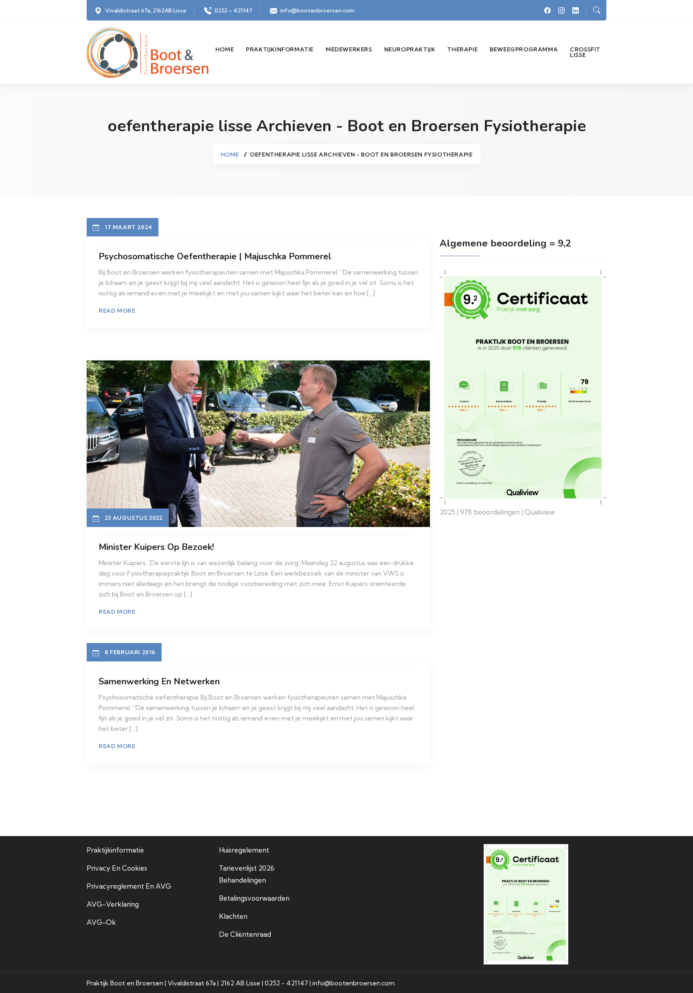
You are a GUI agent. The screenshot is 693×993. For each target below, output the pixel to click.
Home (224, 49)
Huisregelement (244, 850)
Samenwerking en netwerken (159, 682)
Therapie (462, 49)
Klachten (233, 916)
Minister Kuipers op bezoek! (156, 547)
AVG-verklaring (113, 904)
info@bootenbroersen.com (317, 10)
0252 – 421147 (233, 10)
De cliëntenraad (245, 934)
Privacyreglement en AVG (129, 886)
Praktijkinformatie (280, 49)
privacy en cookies (117, 868)
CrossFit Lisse (585, 52)
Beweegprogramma (524, 49)
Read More (117, 310)
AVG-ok (101, 922)
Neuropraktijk (410, 49)
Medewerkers (349, 49)
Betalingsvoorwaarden (254, 898)
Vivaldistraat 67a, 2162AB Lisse (145, 10)
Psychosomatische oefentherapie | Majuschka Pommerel (215, 256)
